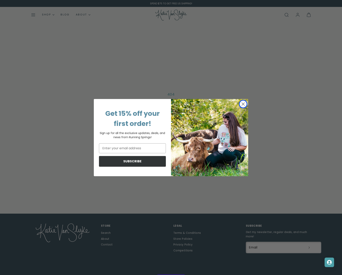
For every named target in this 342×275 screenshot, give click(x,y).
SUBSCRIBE (132, 161)
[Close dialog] (243, 104)
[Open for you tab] (329, 262)
